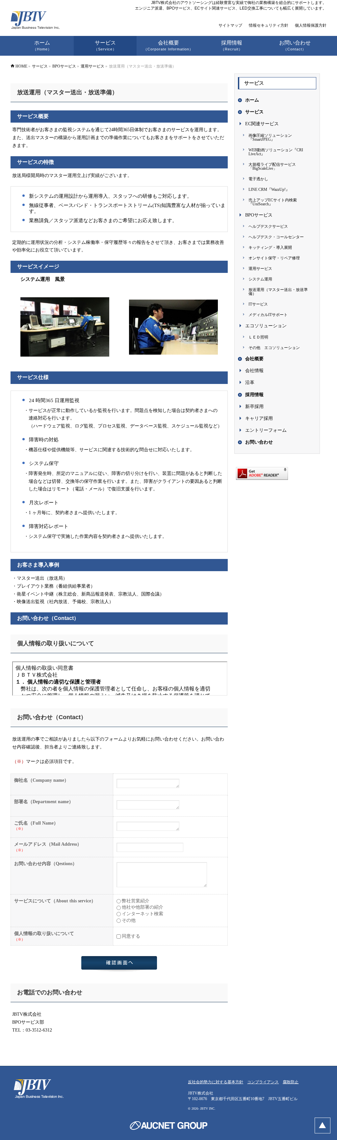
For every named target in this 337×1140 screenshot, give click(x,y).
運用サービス (260, 268)
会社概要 (254, 358)
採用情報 (254, 394)
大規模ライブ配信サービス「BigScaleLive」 (272, 166)
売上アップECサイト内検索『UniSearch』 (272, 202)
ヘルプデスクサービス (268, 226)
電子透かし (258, 179)
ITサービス (258, 304)
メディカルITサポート (268, 314)
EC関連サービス (262, 123)
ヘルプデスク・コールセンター (276, 237)
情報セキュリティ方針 (268, 25)
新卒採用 (254, 406)
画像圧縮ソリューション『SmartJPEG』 (270, 137)
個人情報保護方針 (310, 25)
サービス (254, 111)
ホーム (252, 100)
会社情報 (254, 370)
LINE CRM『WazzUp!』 (269, 189)
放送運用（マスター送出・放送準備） (278, 291)
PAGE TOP (322, 1125)
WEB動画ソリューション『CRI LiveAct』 (275, 152)
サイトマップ (230, 25)
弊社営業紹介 (135, 900)
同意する (131, 936)
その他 (129, 920)
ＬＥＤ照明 (258, 337)
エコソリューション (266, 325)
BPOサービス (258, 215)
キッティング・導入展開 (270, 247)
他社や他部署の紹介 (142, 907)
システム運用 (260, 279)
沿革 (249, 382)
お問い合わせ (259, 442)
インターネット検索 (142, 913)
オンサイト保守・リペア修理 (274, 258)
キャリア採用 (259, 418)
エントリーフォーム (266, 430)
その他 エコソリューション (274, 347)
